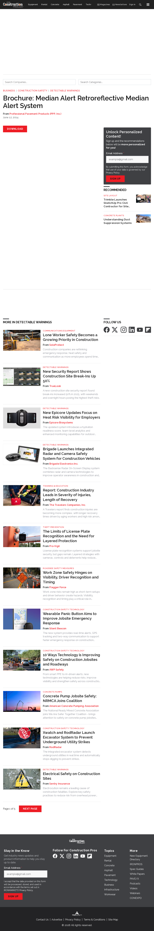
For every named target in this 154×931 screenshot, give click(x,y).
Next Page (30, 808)
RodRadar (55, 747)
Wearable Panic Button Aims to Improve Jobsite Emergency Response (70, 618)
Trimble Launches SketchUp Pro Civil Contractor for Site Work (116, 203)
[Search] (140, 5)
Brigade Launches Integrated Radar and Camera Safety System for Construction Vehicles (71, 454)
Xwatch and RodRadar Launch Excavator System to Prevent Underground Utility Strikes (69, 737)
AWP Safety (56, 669)
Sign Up (115, 178)
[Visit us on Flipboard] (148, 329)
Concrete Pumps (52, 692)
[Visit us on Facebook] (107, 329)
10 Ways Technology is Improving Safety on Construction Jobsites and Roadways (71, 659)
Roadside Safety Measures (58, 568)
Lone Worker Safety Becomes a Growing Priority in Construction (70, 337)
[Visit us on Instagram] (124, 329)
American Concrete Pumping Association (74, 706)
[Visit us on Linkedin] (132, 329)
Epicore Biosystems (61, 422)
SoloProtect (56, 344)
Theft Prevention (53, 527)
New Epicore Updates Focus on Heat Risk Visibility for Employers (71, 414)
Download (15, 128)
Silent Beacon (57, 628)
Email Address (115, 153)
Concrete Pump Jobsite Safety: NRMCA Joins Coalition (70, 698)
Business (9, 90)
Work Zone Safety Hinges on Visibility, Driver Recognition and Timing (71, 577)
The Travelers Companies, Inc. (67, 505)
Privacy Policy (26, 890)
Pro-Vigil (54, 546)
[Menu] (148, 5)
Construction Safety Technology (63, 609)
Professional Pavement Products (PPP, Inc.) (35, 113)
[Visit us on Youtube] (140, 329)
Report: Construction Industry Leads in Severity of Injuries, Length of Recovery (68, 495)
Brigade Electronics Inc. (63, 463)
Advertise (57, 919)
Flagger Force (57, 587)
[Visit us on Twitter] (115, 329)
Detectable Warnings (65, 90)
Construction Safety (32, 90)
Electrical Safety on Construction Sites (71, 776)
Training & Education (55, 486)
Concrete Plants (114, 215)
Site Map (113, 919)
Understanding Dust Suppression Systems (118, 221)
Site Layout (110, 195)
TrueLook (55, 386)
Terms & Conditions (94, 919)
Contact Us (42, 919)
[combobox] (39, 82)
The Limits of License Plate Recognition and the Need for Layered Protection (68, 536)
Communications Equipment (59, 331)
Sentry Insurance (59, 783)
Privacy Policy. (113, 173)
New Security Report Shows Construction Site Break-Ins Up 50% (69, 376)
